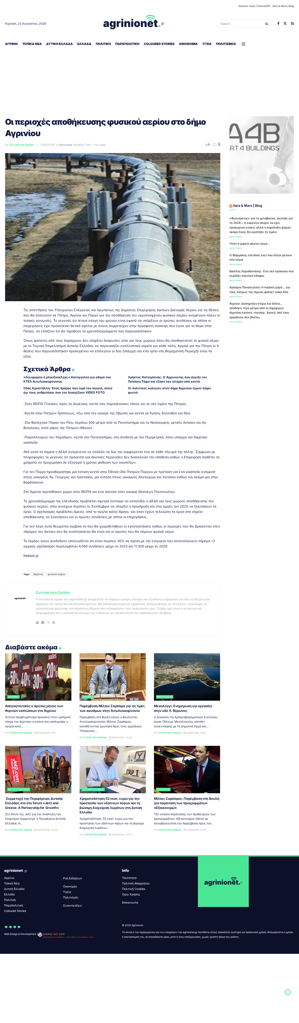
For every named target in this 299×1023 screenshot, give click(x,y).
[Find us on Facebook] (278, 23)
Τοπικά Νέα (32, 44)
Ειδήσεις (163, 789)
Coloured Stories (159, 44)
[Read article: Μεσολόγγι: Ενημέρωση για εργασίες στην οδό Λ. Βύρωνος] (187, 677)
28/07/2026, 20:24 (121, 737)
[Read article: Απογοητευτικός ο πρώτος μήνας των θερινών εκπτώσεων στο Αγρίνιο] (38, 677)
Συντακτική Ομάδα (21, 144)
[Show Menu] (243, 44)
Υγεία (207, 44)
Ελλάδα (84, 44)
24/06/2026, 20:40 (47, 829)
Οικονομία (188, 44)
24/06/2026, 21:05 (195, 732)
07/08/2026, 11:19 (46, 732)
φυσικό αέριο (56, 574)
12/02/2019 (48, 144)
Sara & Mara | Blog (283, 6)
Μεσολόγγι (164, 696)
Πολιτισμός (226, 44)
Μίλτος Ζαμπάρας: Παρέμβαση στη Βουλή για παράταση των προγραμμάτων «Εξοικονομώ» (186, 803)
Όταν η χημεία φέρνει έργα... (249, 243)
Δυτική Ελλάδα (59, 44)
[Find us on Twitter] (285, 23)
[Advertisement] (149, 79)
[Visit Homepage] (134, 23)
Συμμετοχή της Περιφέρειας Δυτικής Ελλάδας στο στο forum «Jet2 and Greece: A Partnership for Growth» (34, 803)
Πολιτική (103, 44)
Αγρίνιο (11, 44)
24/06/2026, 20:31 (121, 834)
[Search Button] (267, 24)
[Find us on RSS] (292, 23)
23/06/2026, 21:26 (195, 829)
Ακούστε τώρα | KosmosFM (254, 6)
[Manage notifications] (288, 992)
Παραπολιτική (127, 44)
